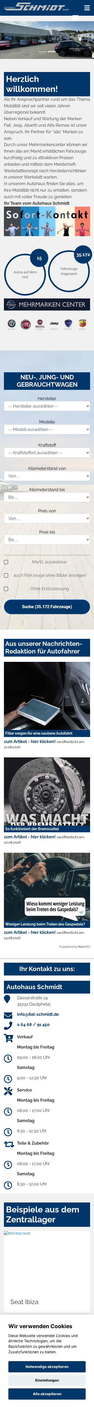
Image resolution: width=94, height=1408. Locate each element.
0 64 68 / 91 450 (33, 1024)
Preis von (47, 510)
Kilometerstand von (47, 468)
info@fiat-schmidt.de (38, 1014)
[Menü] (87, 7)
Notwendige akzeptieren (47, 1367)
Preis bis (47, 532)
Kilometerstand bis (47, 489)
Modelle (47, 421)
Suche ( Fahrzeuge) (47, 606)
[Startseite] (36, 6)
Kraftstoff (47, 445)
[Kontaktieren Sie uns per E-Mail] (75, 17)
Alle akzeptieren (47, 1394)
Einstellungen (47, 1380)
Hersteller (47, 398)
